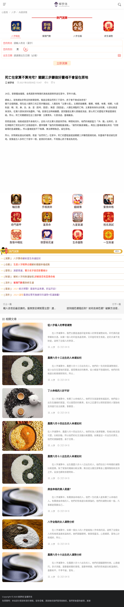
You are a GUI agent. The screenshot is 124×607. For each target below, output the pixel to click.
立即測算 (62, 63)
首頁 (6, 12)
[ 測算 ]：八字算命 (21, 258)
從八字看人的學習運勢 (60, 325)
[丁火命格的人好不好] (22, 404)
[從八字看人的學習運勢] (22, 339)
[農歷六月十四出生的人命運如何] (22, 437)
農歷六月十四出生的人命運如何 (65, 423)
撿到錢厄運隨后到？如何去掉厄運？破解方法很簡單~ (95, 308)
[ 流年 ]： (31, 294)
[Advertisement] (62, 171)
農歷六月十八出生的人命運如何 (65, 456)
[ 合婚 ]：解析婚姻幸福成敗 (25, 264)
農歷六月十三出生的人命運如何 (65, 357)
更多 (117, 251)
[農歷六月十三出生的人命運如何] (22, 371)
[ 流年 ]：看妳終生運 (17, 282)
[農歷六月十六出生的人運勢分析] (22, 568)
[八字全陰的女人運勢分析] (22, 535)
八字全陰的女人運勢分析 (61, 521)
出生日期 (7, 55)
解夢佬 (11, 82)
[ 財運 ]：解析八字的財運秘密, (28, 276)
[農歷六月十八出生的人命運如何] (22, 470)
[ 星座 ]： (29, 288)
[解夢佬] (62, 6)
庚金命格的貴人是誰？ (60, 489)
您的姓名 (7, 42)
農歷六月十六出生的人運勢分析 (65, 554)
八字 (13, 12)
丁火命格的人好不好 (58, 390)
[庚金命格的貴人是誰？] (22, 503)
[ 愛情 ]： (24, 270)
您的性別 (7, 49)
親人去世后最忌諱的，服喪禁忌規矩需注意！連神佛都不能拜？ (37, 308)
